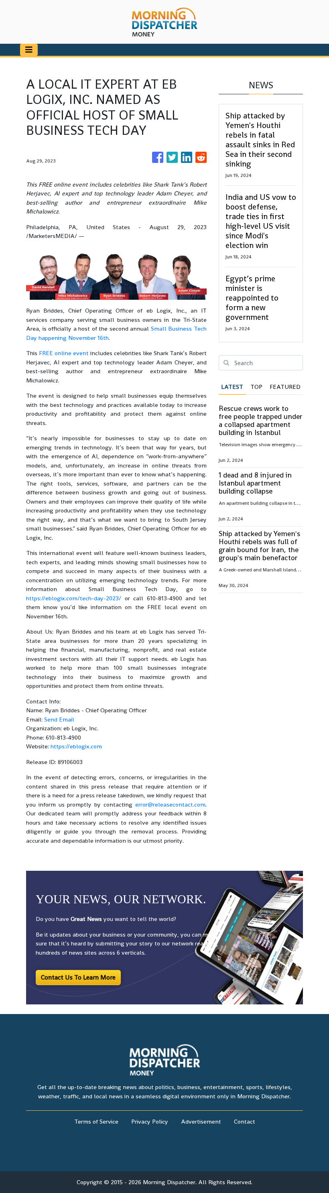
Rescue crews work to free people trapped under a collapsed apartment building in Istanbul (261, 420)
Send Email (59, 719)
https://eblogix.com (76, 746)
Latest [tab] (232, 386)
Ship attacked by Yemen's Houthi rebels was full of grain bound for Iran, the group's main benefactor (259, 545)
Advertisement (201, 1121)
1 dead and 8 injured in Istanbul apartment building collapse (255, 483)
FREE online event (64, 353)
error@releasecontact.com (170, 804)
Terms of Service (96, 1121)
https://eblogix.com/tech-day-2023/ (73, 598)
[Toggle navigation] (29, 50)
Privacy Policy (149, 1121)
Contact (244, 1121)
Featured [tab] (285, 386)
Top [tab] (256, 386)
